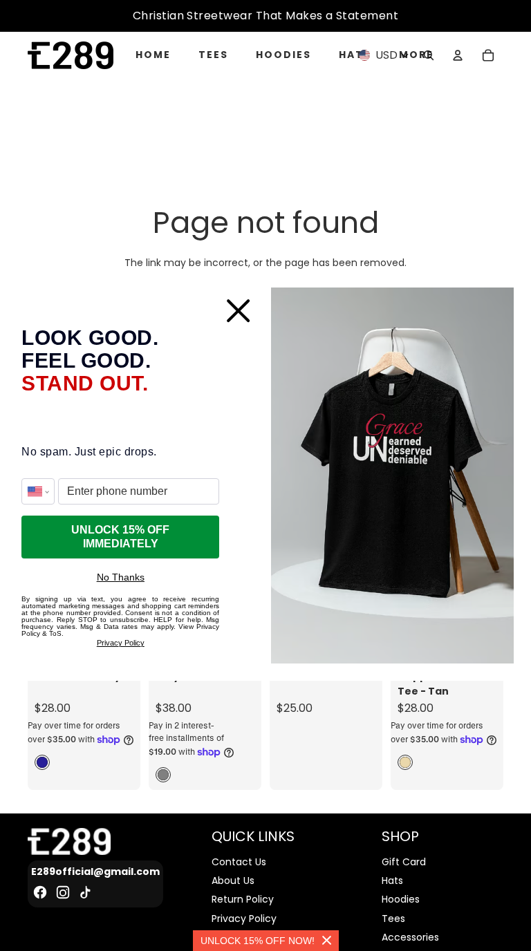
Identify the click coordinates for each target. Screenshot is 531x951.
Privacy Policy (121, 643)
